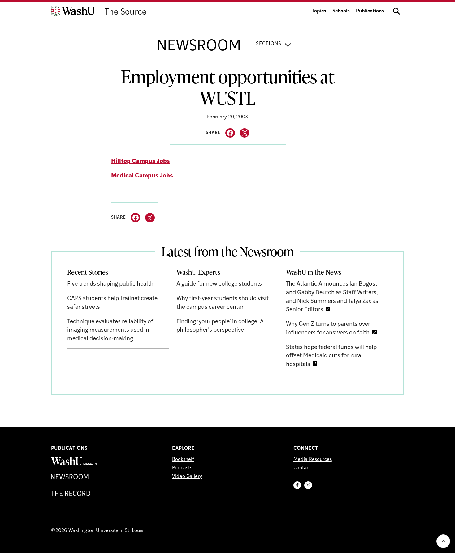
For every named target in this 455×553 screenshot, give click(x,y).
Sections (268, 43)
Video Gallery (187, 476)
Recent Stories (87, 272)
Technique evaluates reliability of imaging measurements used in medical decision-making (110, 330)
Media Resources (312, 459)
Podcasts (182, 468)
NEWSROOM (199, 46)
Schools (341, 11)
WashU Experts (198, 272)
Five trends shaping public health (110, 284)
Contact (302, 468)
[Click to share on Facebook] (230, 133)
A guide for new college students (219, 284)
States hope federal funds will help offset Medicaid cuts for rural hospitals (331, 356)
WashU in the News (313, 272)
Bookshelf (183, 459)
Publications (370, 11)
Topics (319, 11)
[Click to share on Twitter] (244, 133)
